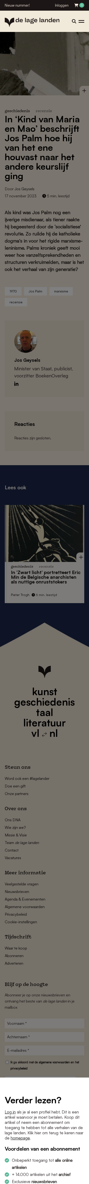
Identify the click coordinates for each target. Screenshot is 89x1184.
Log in (10, 1111)
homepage (20, 1137)
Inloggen (62, 5)
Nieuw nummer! (17, 5)
